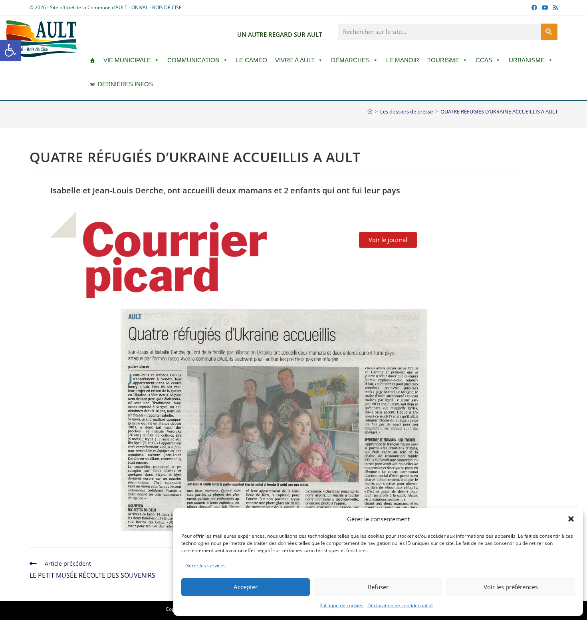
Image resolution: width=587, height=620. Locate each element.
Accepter (246, 587)
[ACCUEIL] (92, 60)
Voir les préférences (511, 587)
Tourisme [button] (443, 60)
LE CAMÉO (251, 60)
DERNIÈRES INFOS (125, 84)
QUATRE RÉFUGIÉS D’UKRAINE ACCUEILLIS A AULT (499, 111)
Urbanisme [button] (527, 60)
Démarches (350, 60)
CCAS (484, 60)
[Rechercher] (549, 32)
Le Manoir (402, 60)
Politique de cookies (341, 605)
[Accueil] (370, 111)
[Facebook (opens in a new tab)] (534, 8)
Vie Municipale (127, 60)
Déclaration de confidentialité (400, 605)
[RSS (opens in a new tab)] (554, 8)
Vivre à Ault (295, 60)
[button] (10, 50)
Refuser (378, 587)
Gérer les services (205, 565)
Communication (193, 60)
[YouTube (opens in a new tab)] (545, 8)
